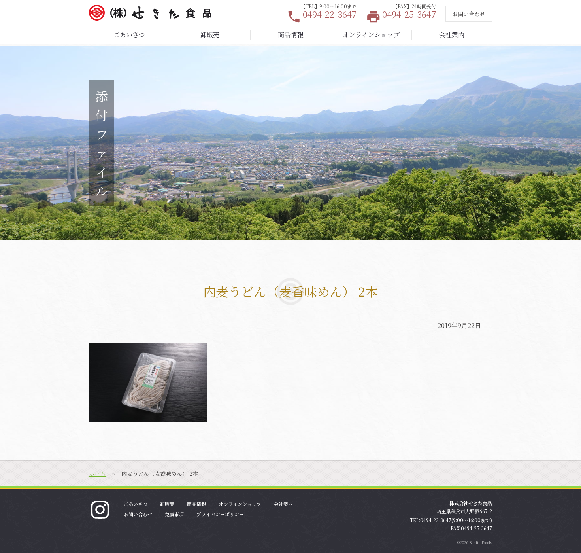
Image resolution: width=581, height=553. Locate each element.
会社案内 (451, 34)
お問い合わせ (468, 14)
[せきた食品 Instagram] (100, 509)
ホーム (97, 473)
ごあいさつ (129, 34)
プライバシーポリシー (220, 514)
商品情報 (290, 34)
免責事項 (174, 514)
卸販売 (209, 34)
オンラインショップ (371, 34)
